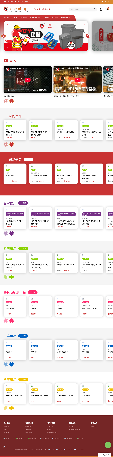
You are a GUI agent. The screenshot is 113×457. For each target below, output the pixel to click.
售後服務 (72, 423)
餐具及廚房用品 (35, 18)
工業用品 (46, 18)
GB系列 (27, 2)
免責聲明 (28, 429)
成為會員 (6, 426)
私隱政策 (28, 426)
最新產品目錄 (19, 2)
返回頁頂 (106, 455)
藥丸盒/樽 (9, 389)
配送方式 (50, 429)
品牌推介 (15, 18)
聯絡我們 (94, 423)
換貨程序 (72, 426)
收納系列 (8, 126)
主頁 (5, 2)
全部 (29, 159)
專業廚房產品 (65, 18)
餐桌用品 (8, 302)
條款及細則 (29, 423)
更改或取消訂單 (52, 432)
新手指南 (7, 423)
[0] (106, 9)
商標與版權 (28, 432)
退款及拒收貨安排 (74, 429)
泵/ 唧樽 (85, 389)
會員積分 (6, 432)
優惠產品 (7, 18)
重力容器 (8, 346)
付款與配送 (51, 423)
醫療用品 (55, 18)
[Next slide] (11, 144)
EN (102, 2)
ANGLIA (43, 449)
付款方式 (50, 426)
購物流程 (6, 429)
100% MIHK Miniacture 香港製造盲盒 (14, 214)
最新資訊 (10, 2)
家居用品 (24, 18)
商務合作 (93, 426)
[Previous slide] (6, 144)
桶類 (7, 169)
